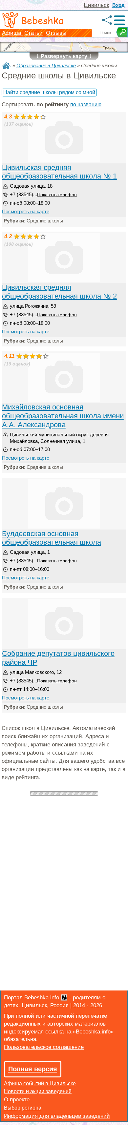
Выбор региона (22, 1108)
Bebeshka (42, 20)
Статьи (33, 33)
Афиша (12, 33)
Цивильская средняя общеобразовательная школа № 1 (59, 171)
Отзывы (56, 33)
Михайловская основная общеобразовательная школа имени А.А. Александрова (63, 416)
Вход (118, 5)
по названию (85, 104)
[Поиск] (122, 32)
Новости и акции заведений (38, 1091)
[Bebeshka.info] (6, 65)
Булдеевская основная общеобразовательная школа (51, 538)
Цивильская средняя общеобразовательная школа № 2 (59, 291)
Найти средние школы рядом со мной (49, 92)
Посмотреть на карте (25, 211)
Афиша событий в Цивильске (40, 1083)
